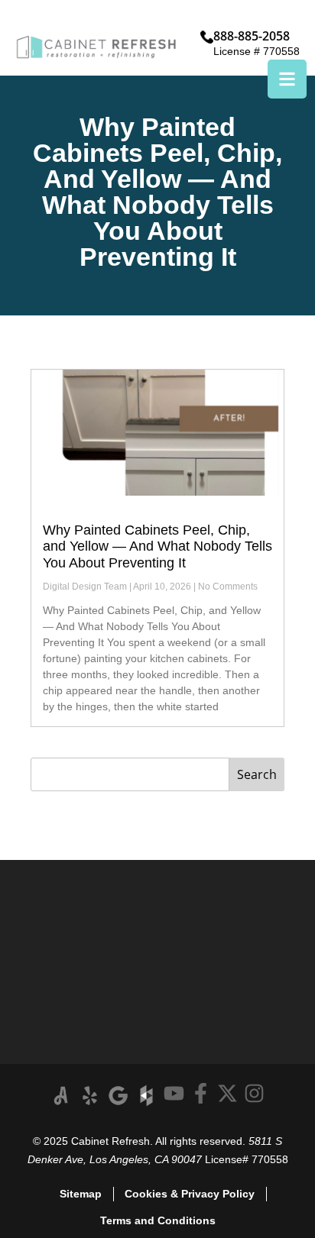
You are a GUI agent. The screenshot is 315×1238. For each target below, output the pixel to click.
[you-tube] (174, 1093)
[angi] (61, 1095)
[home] (96, 47)
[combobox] (130, 774)
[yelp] (90, 1095)
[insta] (254, 1093)
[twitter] (227, 1093)
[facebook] (200, 1093)
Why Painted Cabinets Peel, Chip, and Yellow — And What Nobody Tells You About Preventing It (157, 546)
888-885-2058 (251, 35)
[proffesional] (146, 1095)
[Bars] (287, 79)
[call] (206, 37)
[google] (118, 1095)
